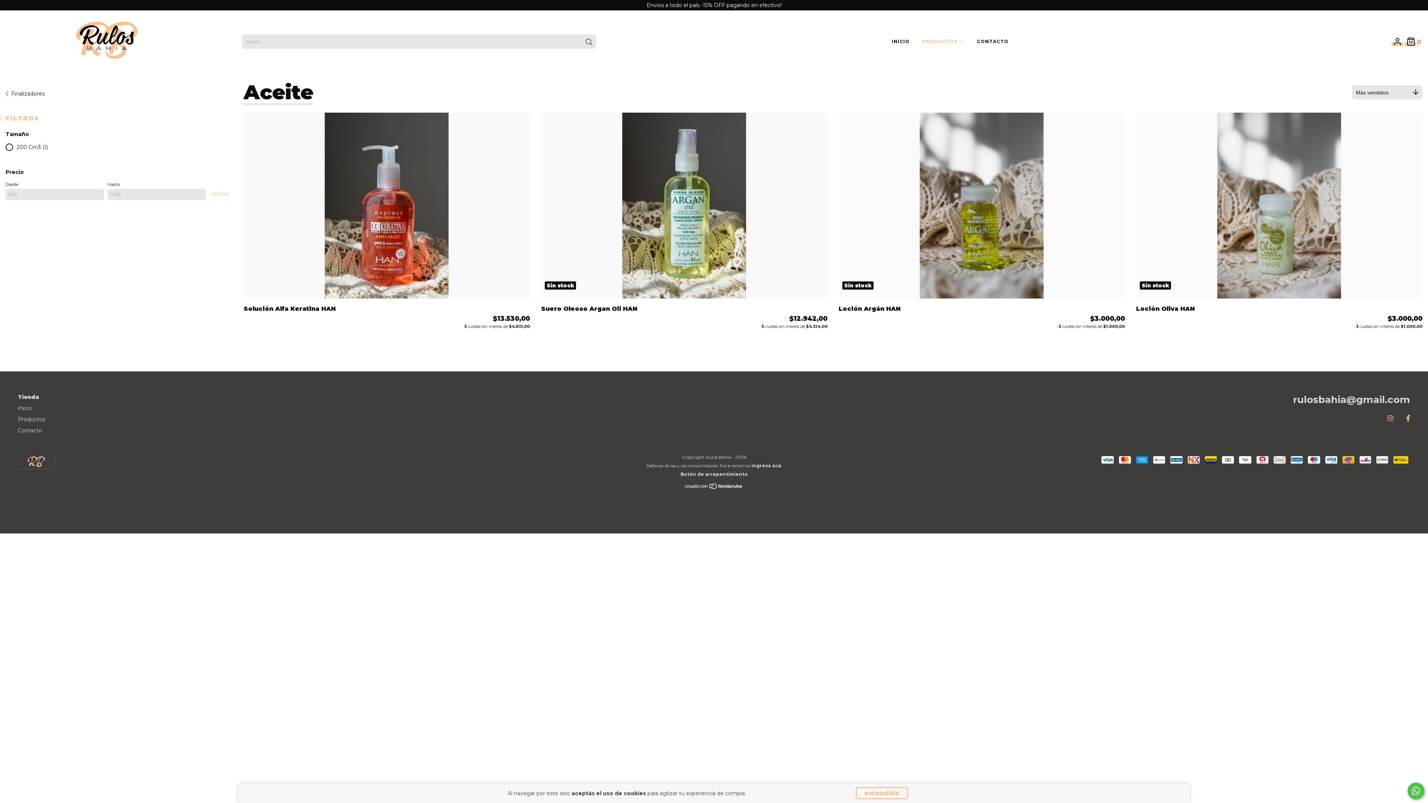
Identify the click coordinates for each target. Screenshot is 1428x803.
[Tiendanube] (714, 488)
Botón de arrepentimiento (714, 474)
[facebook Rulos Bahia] (1408, 419)
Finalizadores (28, 93)
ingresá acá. (767, 465)
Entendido (882, 793)
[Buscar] (589, 42)
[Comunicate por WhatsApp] (1416, 791)
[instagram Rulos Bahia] (1390, 419)
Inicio (901, 41)
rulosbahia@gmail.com (1351, 400)
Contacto (993, 41)
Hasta (113, 184)
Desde (12, 184)
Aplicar (220, 194)
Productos (940, 41)
